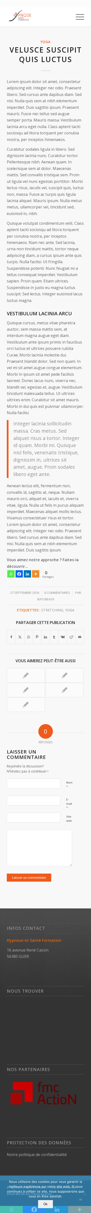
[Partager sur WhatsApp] (29, 637)
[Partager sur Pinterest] (37, 637)
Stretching (52, 610)
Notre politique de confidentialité (37, 1154)
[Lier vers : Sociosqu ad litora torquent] (64, 690)
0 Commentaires (57, 592)
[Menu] (77, 17)
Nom (69, 785)
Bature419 (45, 599)
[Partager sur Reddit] (71, 637)
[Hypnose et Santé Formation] (38, 17)
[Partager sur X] (20, 637)
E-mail (69, 804)
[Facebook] (19, 574)
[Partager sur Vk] (62, 637)
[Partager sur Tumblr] (54, 637)
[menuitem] (77, 17)
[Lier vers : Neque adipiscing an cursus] (26, 704)
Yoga (45, 41)
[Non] (85, 1194)
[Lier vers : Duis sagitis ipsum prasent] (26, 675)
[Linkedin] (27, 574)
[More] (35, 574)
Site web (69, 818)
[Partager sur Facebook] (11, 637)
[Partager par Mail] (80, 637)
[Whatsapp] (11, 574)
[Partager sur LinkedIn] (45, 637)
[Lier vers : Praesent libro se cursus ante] (64, 675)
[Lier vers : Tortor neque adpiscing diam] (26, 690)
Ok (45, 1204)
